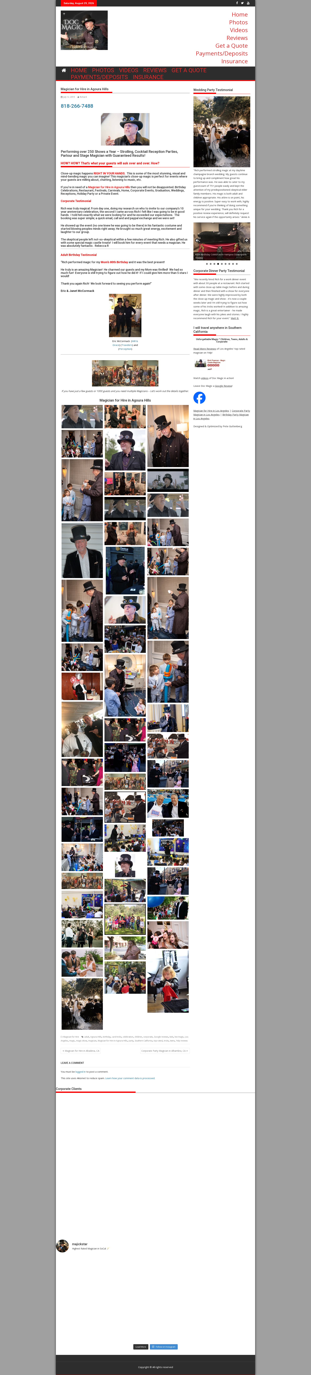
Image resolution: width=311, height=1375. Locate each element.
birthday (107, 1036)
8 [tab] (233, 264)
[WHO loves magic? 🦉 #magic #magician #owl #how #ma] (80, 1299)
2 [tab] (211, 264)
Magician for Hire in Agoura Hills (112, 1040)
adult (86, 1036)
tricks (166, 1040)
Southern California (143, 1040)
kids (171, 1036)
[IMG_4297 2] (125, 1010)
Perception (125, 348)
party (131, 1040)
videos (204, 378)
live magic (179, 1036)
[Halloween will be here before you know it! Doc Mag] (231, 1270)
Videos (239, 30)
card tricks (116, 1036)
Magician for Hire (71, 1036)
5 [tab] (222, 264)
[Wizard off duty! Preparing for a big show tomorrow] (130, 1270)
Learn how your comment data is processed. (130, 1078)
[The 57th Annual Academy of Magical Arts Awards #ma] (231, 1327)
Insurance (234, 61)
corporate (148, 1036)
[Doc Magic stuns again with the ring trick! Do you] (231, 1299)
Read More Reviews (204, 348)
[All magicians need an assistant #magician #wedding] (180, 1270)
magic (72, 1040)
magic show (81, 1040)
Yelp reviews (182, 1040)
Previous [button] (197, 240)
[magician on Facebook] (199, 402)
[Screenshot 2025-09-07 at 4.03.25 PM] (82, 1004)
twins (172, 1040)
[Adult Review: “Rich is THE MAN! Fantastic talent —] (130, 1299)
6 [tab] (225, 264)
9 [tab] (237, 264)
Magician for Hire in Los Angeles (211, 410)
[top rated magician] (209, 370)
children (138, 1036)
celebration (128, 1036)
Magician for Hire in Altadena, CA (82, 1050)
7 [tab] (229, 264)
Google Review (223, 385)
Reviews (237, 38)
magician (92, 1040)
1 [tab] (207, 264)
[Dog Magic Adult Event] (82, 933)
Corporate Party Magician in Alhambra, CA (163, 1050)
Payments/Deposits (222, 53)
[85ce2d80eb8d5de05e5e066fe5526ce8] (82, 963)
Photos (238, 22)
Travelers (126, 345)
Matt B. (235, 318)
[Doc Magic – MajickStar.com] (64, 70)
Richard (83, 97)
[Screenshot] (168, 935)
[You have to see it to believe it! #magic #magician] (130, 1327)
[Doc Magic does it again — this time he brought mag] (80, 1327)
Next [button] (246, 240)
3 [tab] (214, 264)
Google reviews (161, 1036)
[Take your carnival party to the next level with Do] (180, 1299)
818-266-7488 (77, 106)
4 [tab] (218, 264)
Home (240, 14)
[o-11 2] (168, 981)
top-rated (158, 1040)
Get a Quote (231, 45)
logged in (80, 1071)
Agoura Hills (96, 1036)
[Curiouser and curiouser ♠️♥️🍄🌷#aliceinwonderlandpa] (80, 1270)
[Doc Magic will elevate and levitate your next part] (180, 1327)
